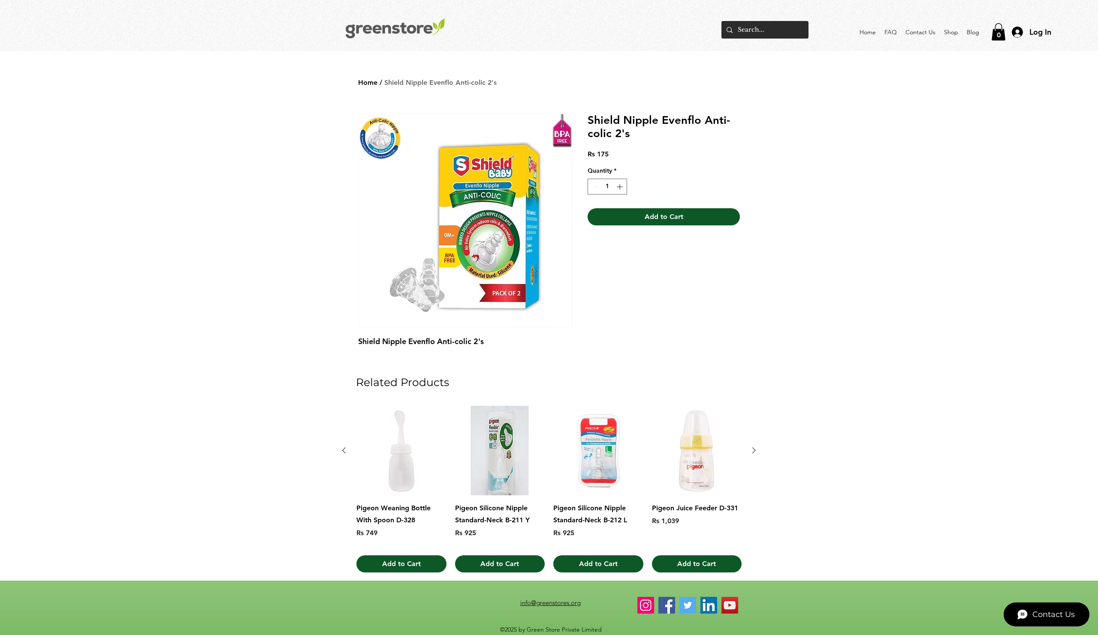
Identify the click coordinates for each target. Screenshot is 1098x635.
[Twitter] (687, 605)
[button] (998, 32)
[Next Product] (754, 450)
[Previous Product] (344, 450)
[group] (549, 489)
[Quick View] (401, 451)
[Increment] (620, 186)
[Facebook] (666, 605)
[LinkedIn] (708, 605)
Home (367, 82)
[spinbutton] (607, 186)
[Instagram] (645, 605)
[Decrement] (594, 186)
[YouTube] (729, 605)
